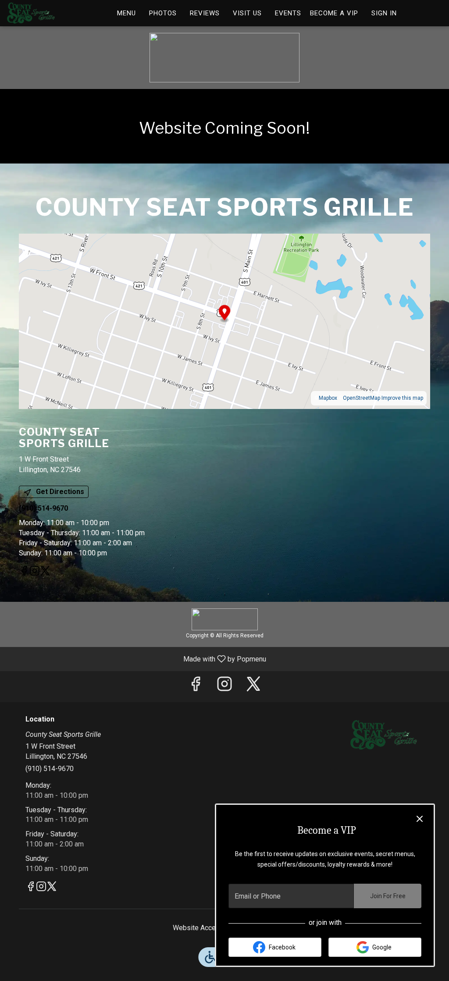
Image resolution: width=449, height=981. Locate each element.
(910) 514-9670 (49, 768)
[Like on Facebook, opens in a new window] (24, 572)
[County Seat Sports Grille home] (46, 13)
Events (288, 13)
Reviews (205, 13)
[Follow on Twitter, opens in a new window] (45, 572)
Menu (126, 13)
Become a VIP (334, 13)
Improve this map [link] (402, 398)
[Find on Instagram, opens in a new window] (34, 572)
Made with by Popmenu (136, 659)
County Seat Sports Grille (383, 735)
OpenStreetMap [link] (361, 398)
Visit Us (247, 13)
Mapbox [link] (328, 398)
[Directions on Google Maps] (224, 320)
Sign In (384, 13)
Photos (163, 13)
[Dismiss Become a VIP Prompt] (419, 818)
